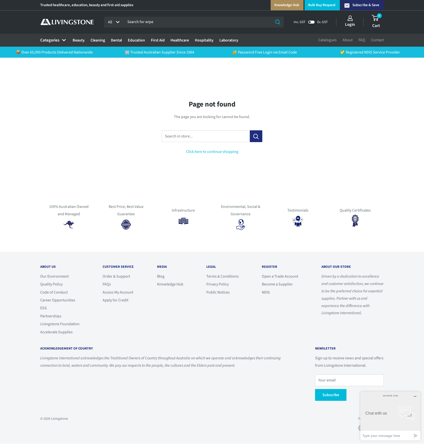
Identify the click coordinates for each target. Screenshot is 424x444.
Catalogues (327, 40)
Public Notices (218, 292)
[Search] (278, 22)
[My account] (350, 18)
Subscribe (330, 395)
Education (136, 40)
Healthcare (180, 40)
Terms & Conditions (222, 276)
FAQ (361, 40)
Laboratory (228, 40)
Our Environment (54, 276)
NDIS (266, 292)
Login (350, 24)
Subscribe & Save (365, 5)
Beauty (79, 40)
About (348, 40)
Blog (160, 276)
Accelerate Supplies (56, 332)
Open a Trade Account (280, 276)
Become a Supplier (277, 284)
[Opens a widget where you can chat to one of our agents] (390, 416)
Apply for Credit (115, 300)
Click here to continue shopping (212, 151)
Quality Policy (51, 284)
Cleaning (98, 40)
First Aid (158, 40)
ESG (43, 308)
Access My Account (118, 292)
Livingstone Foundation (60, 324)
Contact (377, 40)
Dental (116, 40)
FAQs (107, 284)
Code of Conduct (54, 292)
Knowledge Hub (286, 5)
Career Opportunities (57, 300)
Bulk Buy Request (321, 5)
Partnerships (50, 316)
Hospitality (204, 40)
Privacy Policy (217, 284)
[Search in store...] (256, 136)
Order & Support (116, 276)
